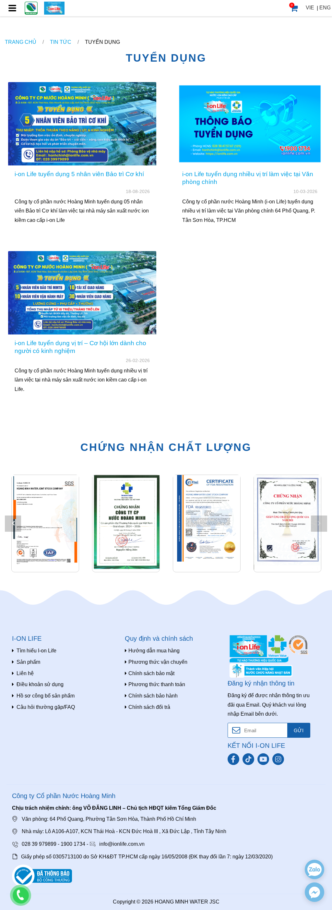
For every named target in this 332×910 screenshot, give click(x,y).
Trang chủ (20, 42)
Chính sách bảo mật (151, 673)
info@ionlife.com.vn (122, 844)
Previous (13, 524)
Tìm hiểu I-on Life (36, 650)
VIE (310, 7)
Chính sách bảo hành (153, 695)
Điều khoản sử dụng (40, 684)
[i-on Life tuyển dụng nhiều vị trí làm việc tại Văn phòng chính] (250, 123)
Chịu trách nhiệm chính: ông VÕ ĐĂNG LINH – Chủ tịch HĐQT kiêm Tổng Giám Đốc (114, 808)
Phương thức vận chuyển (157, 662)
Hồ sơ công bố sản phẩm (46, 695)
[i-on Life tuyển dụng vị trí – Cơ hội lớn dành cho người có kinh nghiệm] (82, 292)
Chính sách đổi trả (149, 707)
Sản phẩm (28, 662)
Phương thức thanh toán (156, 684)
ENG (325, 7)
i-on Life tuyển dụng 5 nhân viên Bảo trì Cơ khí (79, 174)
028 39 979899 (39, 844)
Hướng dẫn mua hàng (154, 650)
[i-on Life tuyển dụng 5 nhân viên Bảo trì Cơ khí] (82, 123)
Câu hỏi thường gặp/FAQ (46, 707)
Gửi (298, 730)
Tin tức (60, 42)
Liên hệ (25, 673)
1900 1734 (73, 844)
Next (319, 524)
